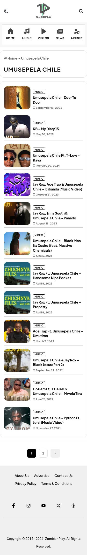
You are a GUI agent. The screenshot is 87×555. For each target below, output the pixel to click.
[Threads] (73, 506)
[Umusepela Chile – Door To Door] (17, 97)
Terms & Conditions (56, 483)
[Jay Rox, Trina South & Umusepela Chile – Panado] (17, 213)
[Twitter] (58, 506)
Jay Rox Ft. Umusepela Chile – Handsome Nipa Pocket (57, 275)
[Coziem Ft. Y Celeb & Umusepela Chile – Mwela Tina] (17, 389)
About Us (22, 475)
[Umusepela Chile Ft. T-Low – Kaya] (17, 155)
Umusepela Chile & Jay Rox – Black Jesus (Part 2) (56, 362)
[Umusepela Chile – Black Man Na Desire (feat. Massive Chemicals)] (17, 243)
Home (12, 58)
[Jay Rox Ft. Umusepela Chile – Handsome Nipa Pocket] (17, 273)
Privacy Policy (25, 483)
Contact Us (63, 475)
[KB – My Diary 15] (17, 126)
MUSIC (39, 91)
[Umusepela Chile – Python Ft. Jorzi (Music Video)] (17, 418)
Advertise (42, 475)
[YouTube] (43, 506)
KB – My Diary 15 (46, 129)
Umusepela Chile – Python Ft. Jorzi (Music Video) (56, 420)
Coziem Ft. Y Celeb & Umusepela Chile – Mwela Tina (57, 391)
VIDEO (39, 235)
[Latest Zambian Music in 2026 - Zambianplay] (43, 10)
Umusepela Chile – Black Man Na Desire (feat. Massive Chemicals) (57, 245)
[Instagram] (28, 506)
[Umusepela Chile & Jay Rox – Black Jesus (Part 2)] (17, 360)
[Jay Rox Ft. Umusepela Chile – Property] (17, 302)
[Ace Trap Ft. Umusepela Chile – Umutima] (17, 331)
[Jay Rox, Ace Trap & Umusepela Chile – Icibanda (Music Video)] (17, 184)
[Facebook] (13, 506)
